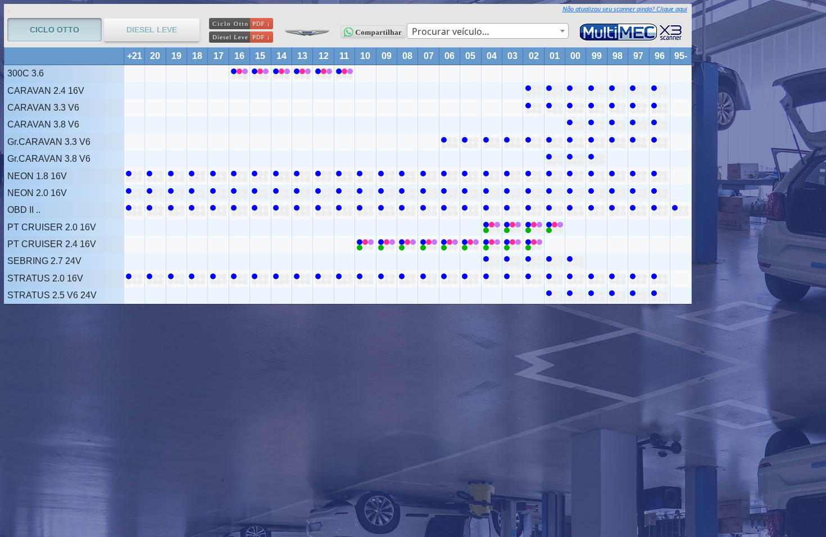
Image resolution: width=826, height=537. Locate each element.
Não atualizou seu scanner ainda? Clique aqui (624, 8)
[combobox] (488, 31)
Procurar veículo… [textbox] (450, 31)
